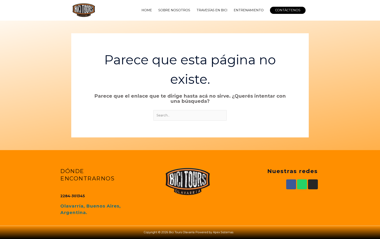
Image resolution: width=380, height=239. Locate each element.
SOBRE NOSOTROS (174, 10)
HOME (147, 10)
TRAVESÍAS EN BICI (212, 10)
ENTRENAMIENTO (249, 10)
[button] (288, 10)
